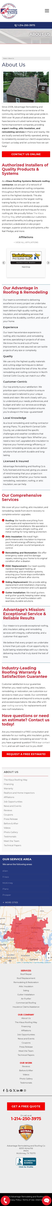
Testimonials (10, 836)
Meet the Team (11, 841)
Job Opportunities (13, 802)
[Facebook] (3, 1090)
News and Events (12, 806)
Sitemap (39, 1200)
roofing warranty (15, 705)
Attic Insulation (26, 986)
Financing (9, 784)
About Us (11, 772)
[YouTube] (21, 1090)
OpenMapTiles (27, 962)
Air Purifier (26, 998)
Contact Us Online (26, 154)
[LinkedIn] (17, 1090)
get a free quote (26, 1106)
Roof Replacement (26, 978)
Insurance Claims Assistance (26, 1007)
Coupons (8, 815)
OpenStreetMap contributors (42, 962)
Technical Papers (12, 845)
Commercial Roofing (26, 1003)
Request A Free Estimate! (26, 754)
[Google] (10, 1090)
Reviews (8, 810)
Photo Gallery (11, 832)
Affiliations (9, 797)
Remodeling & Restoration (26, 982)
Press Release (11, 819)
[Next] (48, 263)
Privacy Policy (15, 1200)
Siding (26, 990)
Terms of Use (28, 1200)
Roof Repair (26, 974)
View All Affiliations (27, 242)
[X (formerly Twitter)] (14, 1090)
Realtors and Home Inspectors (19, 793)
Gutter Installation (26, 994)
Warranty (8, 788)
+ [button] (48, 954)
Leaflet (19, 962)
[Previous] (4, 263)
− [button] (48, 957)
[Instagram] (24, 1090)
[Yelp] (7, 1090)
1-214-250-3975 (26, 25)
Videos (7, 828)
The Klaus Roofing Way (15, 780)
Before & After (11, 823)
